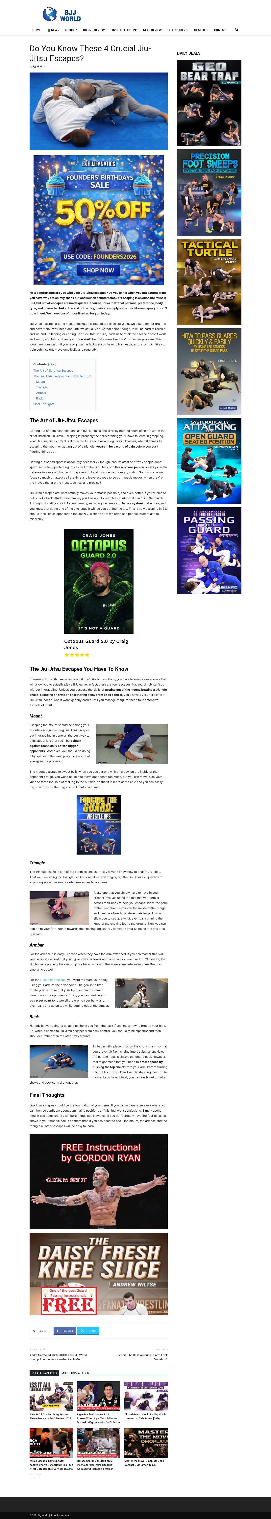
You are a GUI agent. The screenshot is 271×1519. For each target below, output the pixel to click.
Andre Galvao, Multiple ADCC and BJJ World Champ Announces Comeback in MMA (58, 1357)
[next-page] (38, 1476)
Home (36, 30)
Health (199, 30)
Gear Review (152, 30)
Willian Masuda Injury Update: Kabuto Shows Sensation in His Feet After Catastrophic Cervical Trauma (51, 1464)
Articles (71, 30)
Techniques (176, 30)
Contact (220, 30)
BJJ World (38, 66)
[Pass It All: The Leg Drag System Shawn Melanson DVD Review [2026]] (51, 1396)
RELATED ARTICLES (44, 1373)
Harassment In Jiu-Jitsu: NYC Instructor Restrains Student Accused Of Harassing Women (95, 1464)
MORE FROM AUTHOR (75, 1373)
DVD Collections (124, 30)
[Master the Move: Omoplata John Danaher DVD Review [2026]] (146, 1443)
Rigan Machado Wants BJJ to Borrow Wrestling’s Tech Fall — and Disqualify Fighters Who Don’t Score (98, 1418)
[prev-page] (32, 1476)
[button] (236, 30)
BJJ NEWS (52, 30)
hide (52, 364)
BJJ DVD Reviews (94, 30)
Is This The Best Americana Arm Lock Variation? (142, 1357)
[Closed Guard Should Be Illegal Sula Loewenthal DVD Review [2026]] (146, 1396)
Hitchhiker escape (53, 980)
